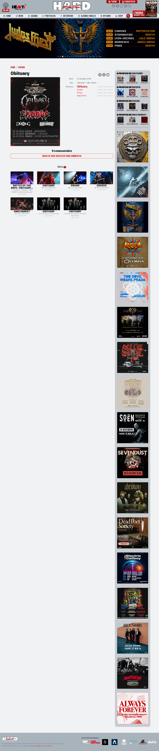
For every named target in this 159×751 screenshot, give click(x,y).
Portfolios (50, 15)
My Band (107, 15)
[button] (112, 1)
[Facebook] (113, 6)
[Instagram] (125, 6)
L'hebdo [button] (139, 13)
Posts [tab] (61, 166)
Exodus (80, 89)
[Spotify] (129, 6)
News (21, 15)
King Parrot (82, 95)
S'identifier (129, 1)
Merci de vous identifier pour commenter (61, 155)
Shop (120, 15)
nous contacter (47, 746)
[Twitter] (117, 6)
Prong (79, 92)
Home (8, 15)
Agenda (34, 15)
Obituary (82, 86)
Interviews (68, 15)
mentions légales (35, 746)
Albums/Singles (88, 15)
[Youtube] (121, 6)
